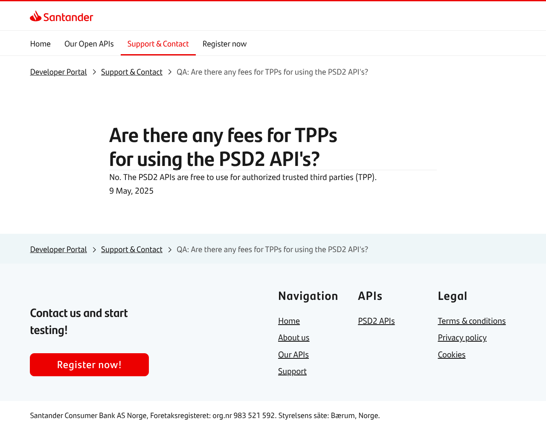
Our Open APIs (89, 43)
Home (40, 43)
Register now (225, 43)
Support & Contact (158, 43)
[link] (37, 15)
